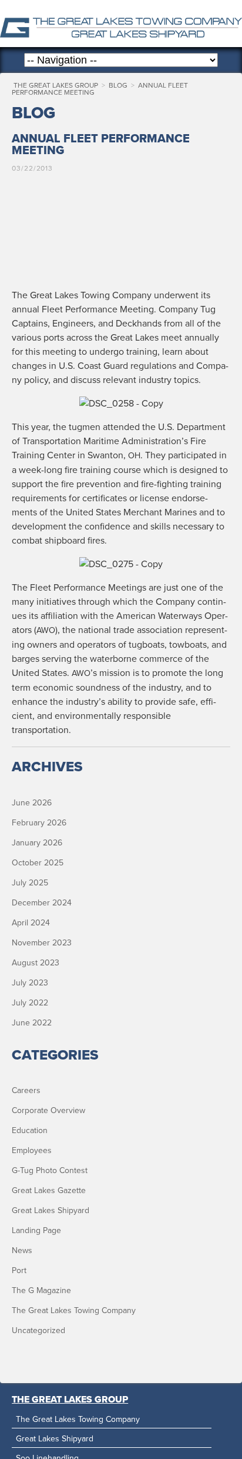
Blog (118, 85)
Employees (32, 1150)
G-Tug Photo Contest (50, 1170)
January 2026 (37, 843)
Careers (26, 1090)
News (22, 1250)
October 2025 (37, 863)
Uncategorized (38, 1330)
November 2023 (42, 943)
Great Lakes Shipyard (50, 1210)
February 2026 (39, 823)
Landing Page (36, 1230)
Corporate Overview (48, 1110)
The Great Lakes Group (121, 23)
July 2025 (30, 883)
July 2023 (30, 983)
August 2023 (35, 963)
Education (30, 1130)
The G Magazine (41, 1290)
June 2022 (32, 1023)
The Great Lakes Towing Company (74, 1310)
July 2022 (30, 1003)
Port (19, 1270)
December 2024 (42, 903)
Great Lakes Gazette (49, 1190)
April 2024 (31, 923)
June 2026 (32, 803)
